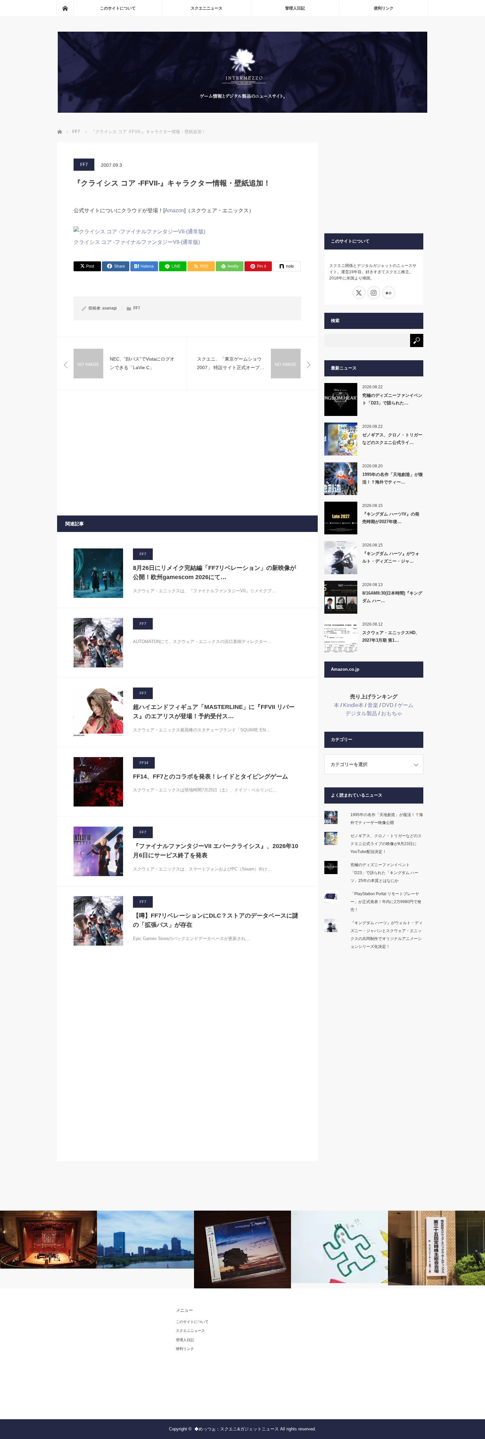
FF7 (84, 164)
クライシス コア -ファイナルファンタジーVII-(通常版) (137, 242)
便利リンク (384, 8)
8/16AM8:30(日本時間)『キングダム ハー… (392, 597)
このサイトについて (118, 8)
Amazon (174, 210)
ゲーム (405, 705)
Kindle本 (353, 705)
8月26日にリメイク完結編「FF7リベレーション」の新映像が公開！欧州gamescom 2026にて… (214, 573)
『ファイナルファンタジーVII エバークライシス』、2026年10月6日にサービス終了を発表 (215, 851)
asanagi (109, 308)
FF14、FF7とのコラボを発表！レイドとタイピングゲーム (210, 776)
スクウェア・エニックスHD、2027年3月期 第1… (391, 636)
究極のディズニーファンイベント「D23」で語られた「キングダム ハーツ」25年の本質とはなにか (384, 873)
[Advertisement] (187, 453)
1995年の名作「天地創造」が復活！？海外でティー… (392, 478)
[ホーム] (65, 8)
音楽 (373, 705)
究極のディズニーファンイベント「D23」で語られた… (392, 399)
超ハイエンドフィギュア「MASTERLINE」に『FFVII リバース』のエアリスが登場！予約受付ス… (214, 712)
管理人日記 (295, 8)
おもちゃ (391, 713)
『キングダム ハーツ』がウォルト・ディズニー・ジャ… (390, 557)
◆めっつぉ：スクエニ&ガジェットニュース (236, 1428)
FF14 (144, 763)
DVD (388, 705)
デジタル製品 (361, 713)
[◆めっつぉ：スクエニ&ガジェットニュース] (242, 111)
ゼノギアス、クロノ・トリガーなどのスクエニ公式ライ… (392, 438)
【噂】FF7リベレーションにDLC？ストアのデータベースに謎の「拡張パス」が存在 (215, 920)
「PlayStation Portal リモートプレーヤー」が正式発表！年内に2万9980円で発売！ (385, 902)
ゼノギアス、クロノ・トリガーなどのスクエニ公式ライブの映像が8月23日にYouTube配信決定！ (386, 844)
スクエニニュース (206, 8)
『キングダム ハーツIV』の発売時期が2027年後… (390, 518)
